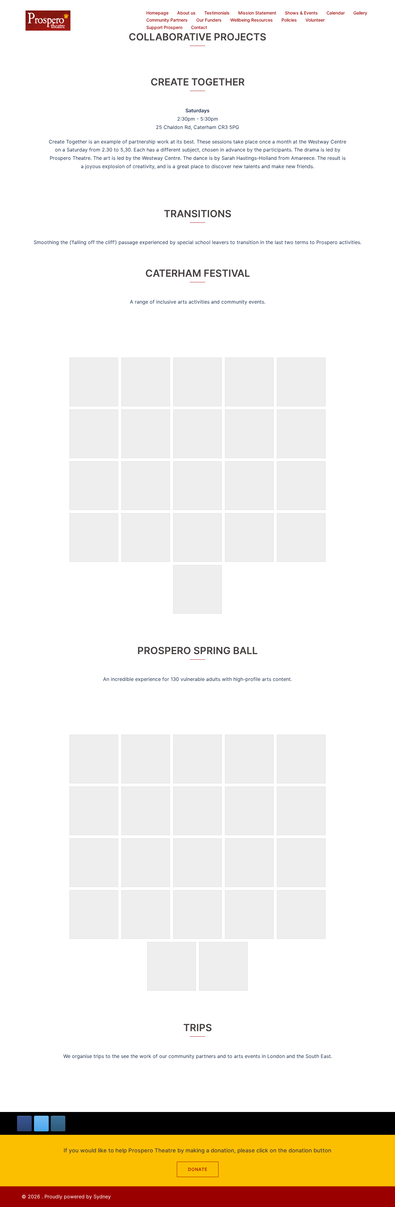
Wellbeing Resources (251, 20)
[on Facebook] (24, 1123)
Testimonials (217, 12)
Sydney (102, 1196)
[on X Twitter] (41, 1123)
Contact (199, 27)
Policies (289, 20)
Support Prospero (164, 27)
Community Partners (167, 20)
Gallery (360, 12)
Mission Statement (257, 12)
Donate (197, 1169)
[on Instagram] (58, 1123)
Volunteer (315, 20)
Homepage (157, 12)
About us (186, 12)
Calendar (335, 12)
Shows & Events (301, 12)
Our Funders (209, 20)
